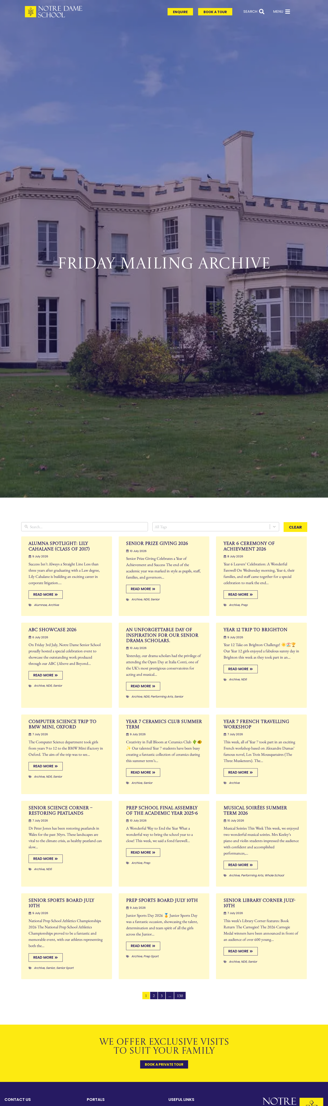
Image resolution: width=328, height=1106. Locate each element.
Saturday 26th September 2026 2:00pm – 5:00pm (164, 560)
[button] (229, 365)
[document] (164, 553)
